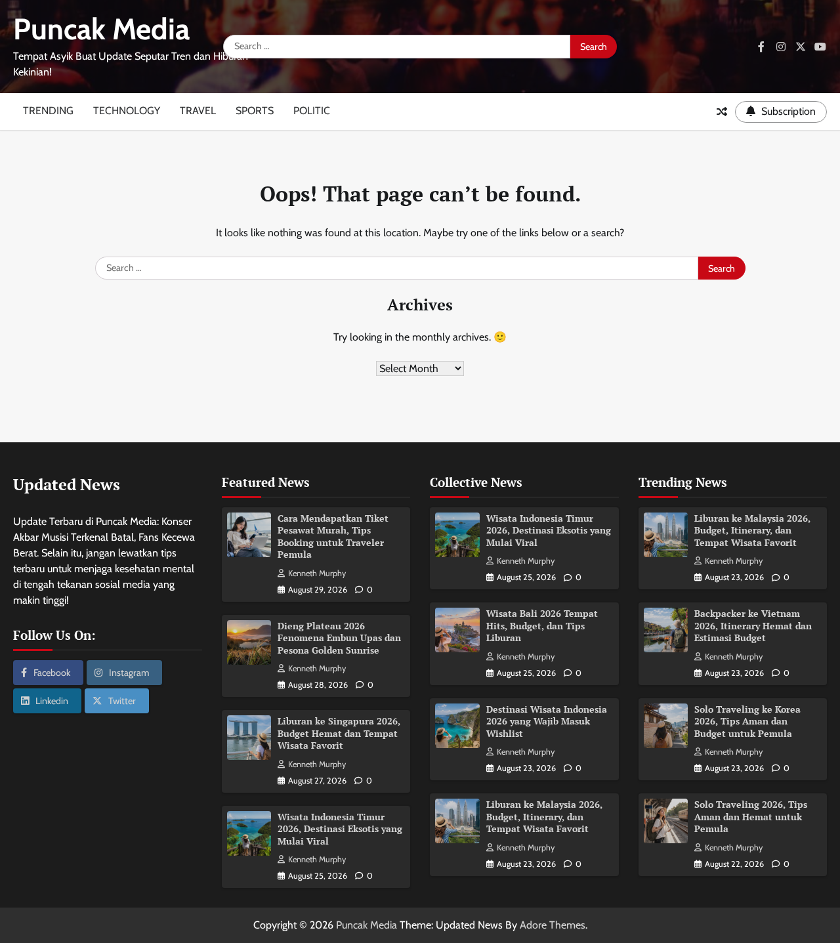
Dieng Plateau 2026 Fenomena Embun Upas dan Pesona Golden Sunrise (339, 637)
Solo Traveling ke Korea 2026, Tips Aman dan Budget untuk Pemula (747, 721)
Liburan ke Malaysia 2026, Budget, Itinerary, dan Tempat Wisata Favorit (544, 816)
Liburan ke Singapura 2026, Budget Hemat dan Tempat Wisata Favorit (339, 733)
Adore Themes (552, 925)
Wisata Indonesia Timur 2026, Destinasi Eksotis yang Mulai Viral (340, 828)
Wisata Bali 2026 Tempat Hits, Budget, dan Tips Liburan (542, 625)
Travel (198, 110)
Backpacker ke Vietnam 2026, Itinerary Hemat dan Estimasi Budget (753, 625)
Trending (48, 110)
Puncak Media (101, 29)
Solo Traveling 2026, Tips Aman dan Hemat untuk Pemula (750, 816)
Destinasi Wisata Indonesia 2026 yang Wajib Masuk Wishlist (546, 721)
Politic (311, 110)
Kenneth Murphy (317, 573)
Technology (126, 110)
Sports (255, 110)
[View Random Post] (722, 111)
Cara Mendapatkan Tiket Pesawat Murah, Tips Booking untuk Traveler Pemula (333, 536)
